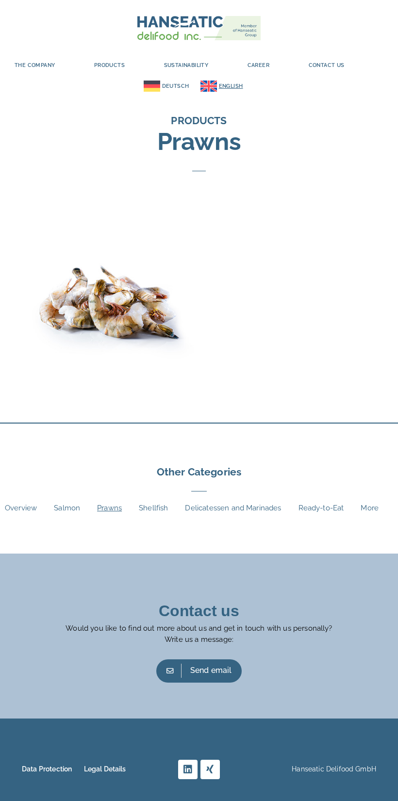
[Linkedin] (188, 769)
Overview (21, 508)
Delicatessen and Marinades (233, 508)
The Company (35, 65)
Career (258, 65)
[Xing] (210, 769)
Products (109, 65)
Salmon (67, 508)
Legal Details (105, 769)
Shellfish (153, 508)
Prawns (109, 508)
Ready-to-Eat (321, 508)
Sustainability (186, 65)
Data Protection (47, 769)
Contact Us (327, 65)
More (370, 508)
